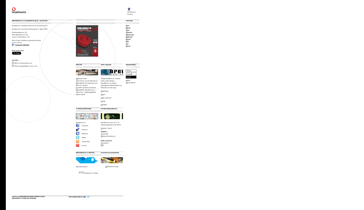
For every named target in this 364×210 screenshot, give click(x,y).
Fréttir (79, 65)
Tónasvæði (104, 134)
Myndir (128, 28)
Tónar (128, 30)
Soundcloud (86, 141)
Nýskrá (128, 80)
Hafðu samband (106, 98)
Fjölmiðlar (104, 104)
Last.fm (84, 145)
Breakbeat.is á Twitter (85, 153)
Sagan (103, 94)
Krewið (103, 101)
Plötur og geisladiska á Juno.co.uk (25, 66)
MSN (102, 145)
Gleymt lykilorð (130, 82)
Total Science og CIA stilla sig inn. (87, 81)
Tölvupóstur (104, 143)
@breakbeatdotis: (82, 166)
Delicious (85, 129)
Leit (127, 44)
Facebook (85, 125)
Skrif (127, 25)
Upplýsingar (104, 91)
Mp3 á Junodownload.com (23, 63)
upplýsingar (106, 65)
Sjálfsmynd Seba (81, 78)
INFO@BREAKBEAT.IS (76, 197)
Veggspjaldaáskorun (110, 153)
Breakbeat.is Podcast (131, 13)
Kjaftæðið (129, 37)
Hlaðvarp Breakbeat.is (108, 136)
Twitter (84, 137)
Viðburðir (129, 32)
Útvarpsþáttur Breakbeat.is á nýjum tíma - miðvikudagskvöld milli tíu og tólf (86, 92)
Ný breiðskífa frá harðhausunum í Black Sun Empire (87, 84)
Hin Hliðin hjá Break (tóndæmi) (86, 87)
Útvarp (128, 46)
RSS (127, 41)
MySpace (85, 133)
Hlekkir (128, 39)
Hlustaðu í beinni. (106, 128)
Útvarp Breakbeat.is (109, 109)
